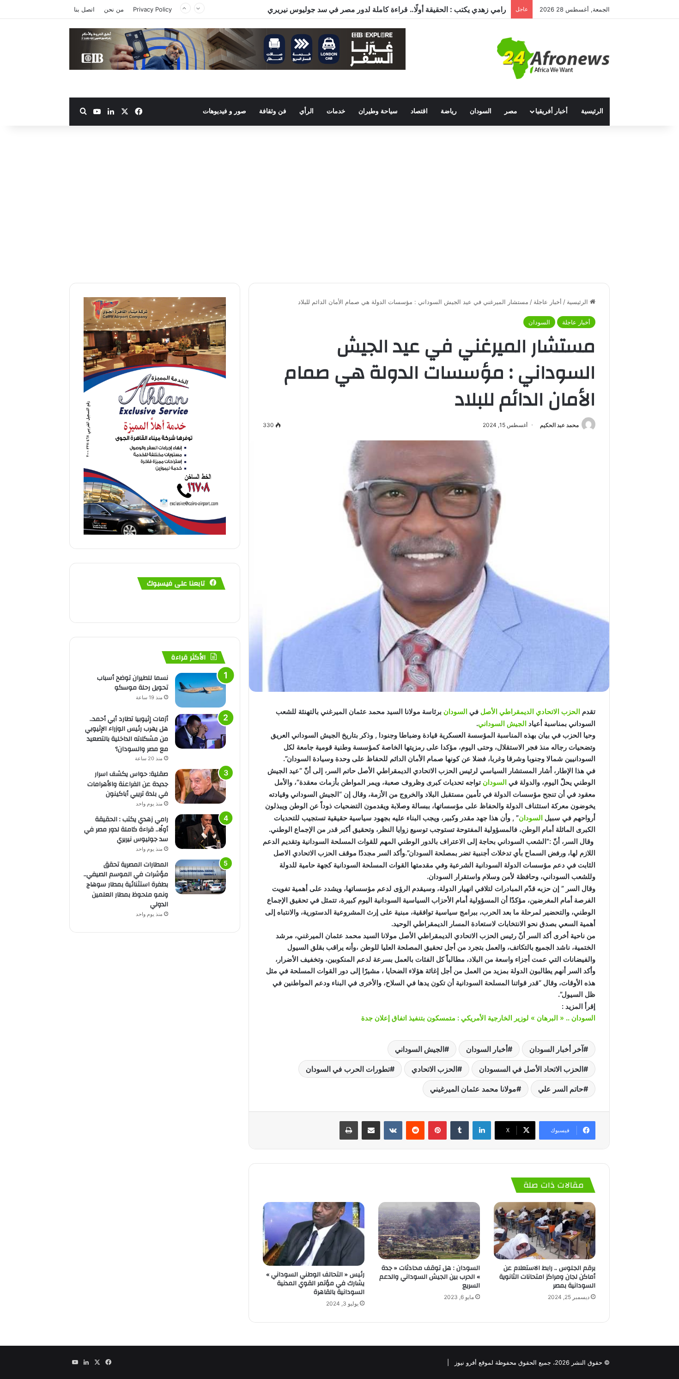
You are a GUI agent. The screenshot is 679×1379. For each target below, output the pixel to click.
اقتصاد (419, 111)
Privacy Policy (152, 9)
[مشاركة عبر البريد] (371, 1130)
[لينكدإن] (482, 1130)
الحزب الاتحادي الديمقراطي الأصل (531, 711)
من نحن (114, 9)
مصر (510, 111)
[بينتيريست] (437, 1130)
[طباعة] (349, 1130)
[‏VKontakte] (393, 1130)
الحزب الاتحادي (434, 1069)
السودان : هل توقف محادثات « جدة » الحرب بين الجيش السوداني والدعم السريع (429, 1277)
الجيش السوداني (502, 723)
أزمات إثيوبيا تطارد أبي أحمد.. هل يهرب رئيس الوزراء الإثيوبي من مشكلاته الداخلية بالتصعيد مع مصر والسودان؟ (126, 734)
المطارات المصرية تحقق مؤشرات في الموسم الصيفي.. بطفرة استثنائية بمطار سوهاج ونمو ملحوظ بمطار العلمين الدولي (325, 9)
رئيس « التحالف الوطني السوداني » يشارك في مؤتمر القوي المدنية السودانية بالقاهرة (314, 1283)
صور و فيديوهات (224, 111)
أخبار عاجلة (548, 301)
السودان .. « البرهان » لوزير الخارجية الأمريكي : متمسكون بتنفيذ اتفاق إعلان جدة (478, 1017)
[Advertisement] (339, 204)
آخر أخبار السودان (556, 1049)
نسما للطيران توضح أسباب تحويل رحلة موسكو (132, 683)
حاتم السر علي (560, 1088)
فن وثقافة (272, 111)
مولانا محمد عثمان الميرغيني (473, 1088)
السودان (480, 111)
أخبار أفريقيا (551, 111)
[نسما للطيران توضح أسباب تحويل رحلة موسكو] (200, 690)
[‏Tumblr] (459, 1130)
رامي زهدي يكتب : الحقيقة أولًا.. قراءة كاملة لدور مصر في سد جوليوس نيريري (126, 829)
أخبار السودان (487, 1049)
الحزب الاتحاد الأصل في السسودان (531, 1069)
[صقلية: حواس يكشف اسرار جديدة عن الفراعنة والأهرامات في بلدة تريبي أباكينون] (200, 786)
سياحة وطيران (378, 111)
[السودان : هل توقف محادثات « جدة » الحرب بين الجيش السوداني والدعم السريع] (429, 1230)
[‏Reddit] (415, 1130)
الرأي (306, 111)
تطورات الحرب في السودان (348, 1069)
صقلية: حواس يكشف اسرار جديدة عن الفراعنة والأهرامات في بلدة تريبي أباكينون (127, 784)
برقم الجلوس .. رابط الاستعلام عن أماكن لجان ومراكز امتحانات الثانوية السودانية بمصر (547, 1277)
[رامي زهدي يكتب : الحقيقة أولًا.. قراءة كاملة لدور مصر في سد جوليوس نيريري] (200, 831)
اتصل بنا (84, 9)
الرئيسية (592, 111)
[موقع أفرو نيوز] (553, 58)
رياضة (449, 111)
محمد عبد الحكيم (559, 424)
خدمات (336, 111)
